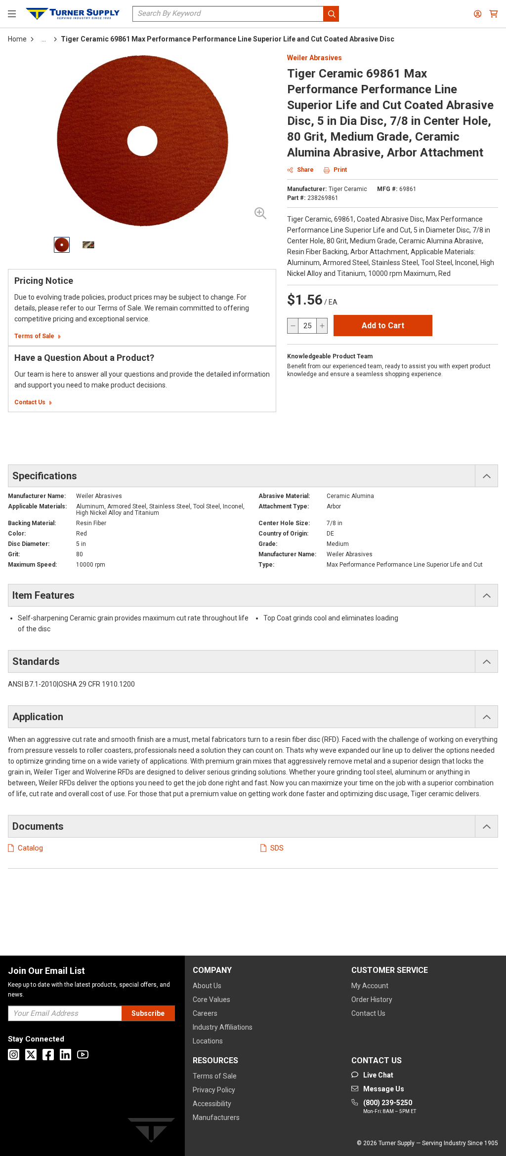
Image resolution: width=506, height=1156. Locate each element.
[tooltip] (44, 39)
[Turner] (151, 1132)
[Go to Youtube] (82, 1054)
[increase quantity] (321, 325)
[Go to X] (31, 1054)
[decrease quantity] (293, 325)
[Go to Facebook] (48, 1054)
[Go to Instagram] (13, 1054)
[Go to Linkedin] (65, 1054)
